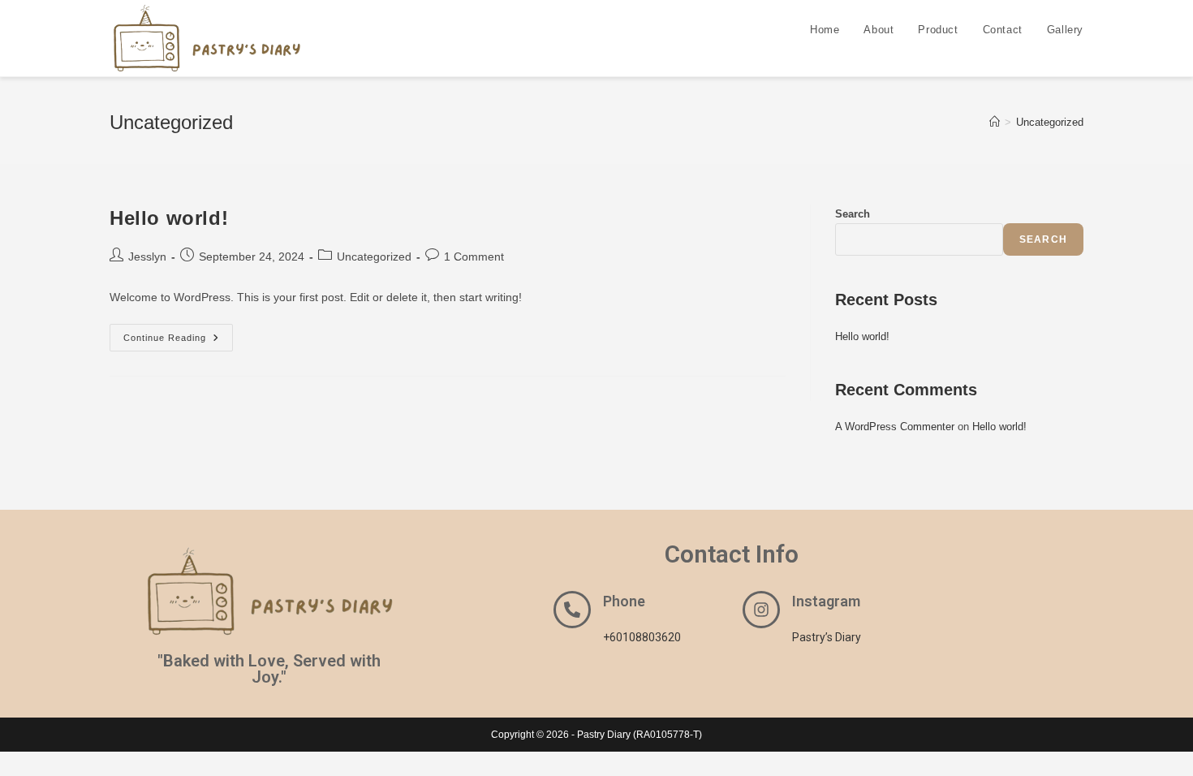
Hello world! (169, 218)
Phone (624, 601)
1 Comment (474, 256)
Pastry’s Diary (826, 637)
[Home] (994, 122)
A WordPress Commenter (894, 426)
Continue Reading (178, 333)
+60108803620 (642, 637)
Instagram (826, 601)
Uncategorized (1049, 122)
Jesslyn (147, 256)
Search (852, 214)
